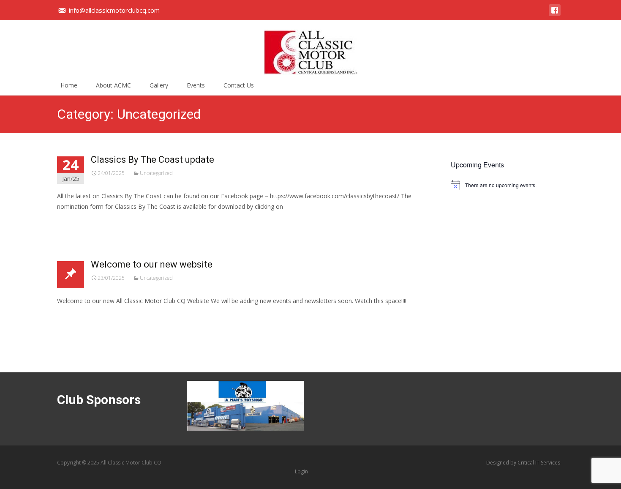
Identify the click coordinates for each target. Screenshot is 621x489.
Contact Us (238, 85)
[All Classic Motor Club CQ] (310, 48)
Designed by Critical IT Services (523, 462)
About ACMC (113, 85)
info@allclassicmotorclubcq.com (114, 10)
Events (196, 85)
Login (301, 471)
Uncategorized (156, 173)
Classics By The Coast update (152, 159)
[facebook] (555, 14)
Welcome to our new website (151, 264)
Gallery (159, 85)
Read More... (76, 232)
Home (68, 85)
